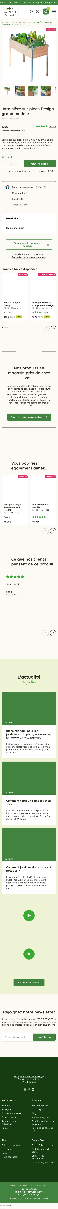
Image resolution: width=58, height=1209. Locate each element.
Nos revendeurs (40, 1105)
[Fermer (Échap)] (1, 1205)
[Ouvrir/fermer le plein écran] (7, 1205)
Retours (6, 1153)
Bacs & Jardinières (21, 22)
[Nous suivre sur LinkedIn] (33, 1089)
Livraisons (7, 1149)
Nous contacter (10, 1156)
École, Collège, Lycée (43, 1145)
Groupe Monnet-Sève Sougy (29, 1076)
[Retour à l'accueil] (10, 11)
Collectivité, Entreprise (43, 1162)
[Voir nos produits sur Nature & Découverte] (41, 441)
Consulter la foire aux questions (29, 257)
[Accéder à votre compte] (37, 11)
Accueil (5, 22)
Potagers (6, 1109)
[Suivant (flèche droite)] (4, 1208)
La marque (37, 1109)
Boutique (6, 1105)
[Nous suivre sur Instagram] (25, 1089)
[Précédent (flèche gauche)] (1, 1208)
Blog (34, 1113)
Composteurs (9, 1117)
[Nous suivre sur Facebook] (29, 1089)
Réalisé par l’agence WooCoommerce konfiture (29, 1199)
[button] (29, 218)
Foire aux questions (12, 1145)
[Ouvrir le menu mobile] (54, 11)
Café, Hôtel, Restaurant (38, 1157)
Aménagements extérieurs (10, 1122)
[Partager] (4, 1205)
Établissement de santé (41, 1150)
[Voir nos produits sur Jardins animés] (22, 440)
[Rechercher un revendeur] (31, 11)
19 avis (52, 126)
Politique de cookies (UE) (42, 1129)
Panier (5, 1127)
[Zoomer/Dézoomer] (9, 1205)
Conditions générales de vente (43, 1122)
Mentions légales (40, 1117)
